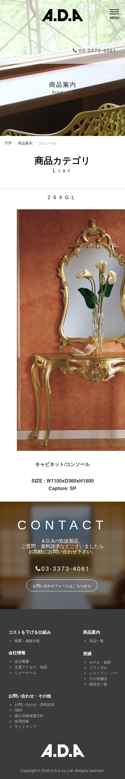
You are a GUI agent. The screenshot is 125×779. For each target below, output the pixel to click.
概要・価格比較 (27, 640)
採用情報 (22, 720)
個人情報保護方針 (29, 715)
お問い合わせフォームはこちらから (62, 585)
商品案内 (25, 142)
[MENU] (114, 10)
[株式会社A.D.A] (62, 13)
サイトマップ (25, 726)
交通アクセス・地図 (31, 666)
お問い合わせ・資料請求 (35, 704)
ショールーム (25, 672)
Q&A (18, 709)
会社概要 (22, 661)
